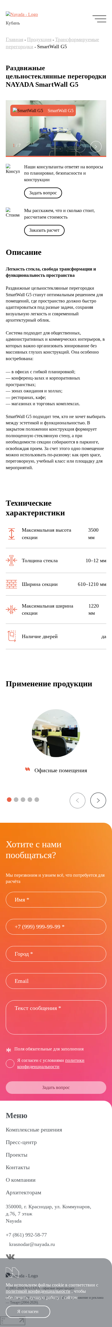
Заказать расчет (44, 230)
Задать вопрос (43, 192)
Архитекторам (23, 1192)
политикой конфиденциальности (38, 1291)
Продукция (39, 39)
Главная (14, 39)
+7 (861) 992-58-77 (26, 1235)
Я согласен (27, 1311)
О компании (21, 1180)
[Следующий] (96, 146)
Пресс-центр (21, 1142)
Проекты (16, 1154)
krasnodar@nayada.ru (32, 1244)
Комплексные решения (34, 1129)
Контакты (18, 1167)
